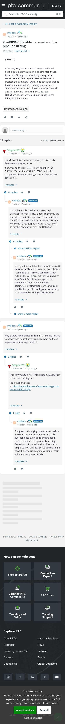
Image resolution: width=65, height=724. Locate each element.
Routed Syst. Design (16, 109)
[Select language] (44, 6)
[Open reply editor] (32, 130)
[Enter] (5, 14)
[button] (3, 6)
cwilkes (11, 32)
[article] (32, 171)
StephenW (13, 150)
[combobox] (32, 14)
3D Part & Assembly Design (21, 24)
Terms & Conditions (14, 536)
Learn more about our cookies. (40, 703)
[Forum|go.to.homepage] (21, 6)
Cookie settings (38, 536)
